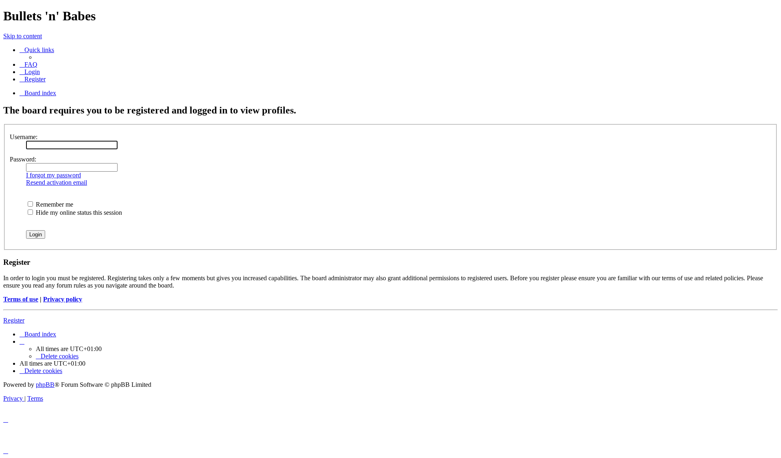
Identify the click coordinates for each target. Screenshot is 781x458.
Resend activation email (56, 182)
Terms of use (20, 299)
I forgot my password (53, 175)
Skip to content (22, 36)
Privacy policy (62, 299)
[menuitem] (28, 64)
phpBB (45, 384)
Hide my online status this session (78, 212)
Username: (23, 136)
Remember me (53, 204)
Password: (23, 159)
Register (13, 320)
